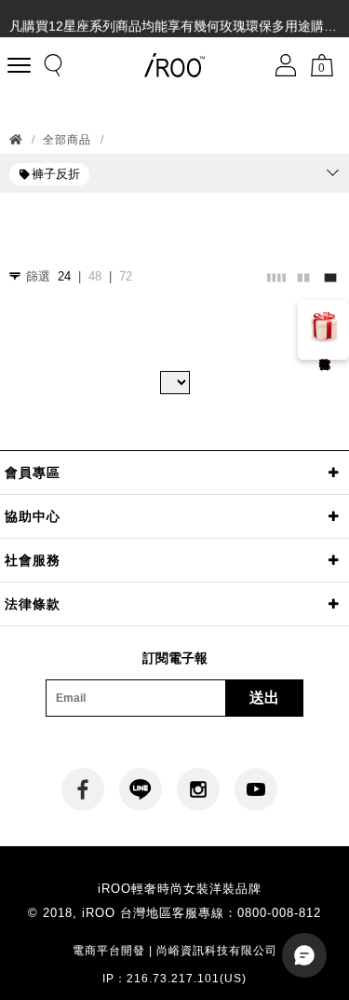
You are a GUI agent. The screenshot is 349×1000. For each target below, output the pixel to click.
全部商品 (67, 139)
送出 (264, 697)
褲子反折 (56, 174)
